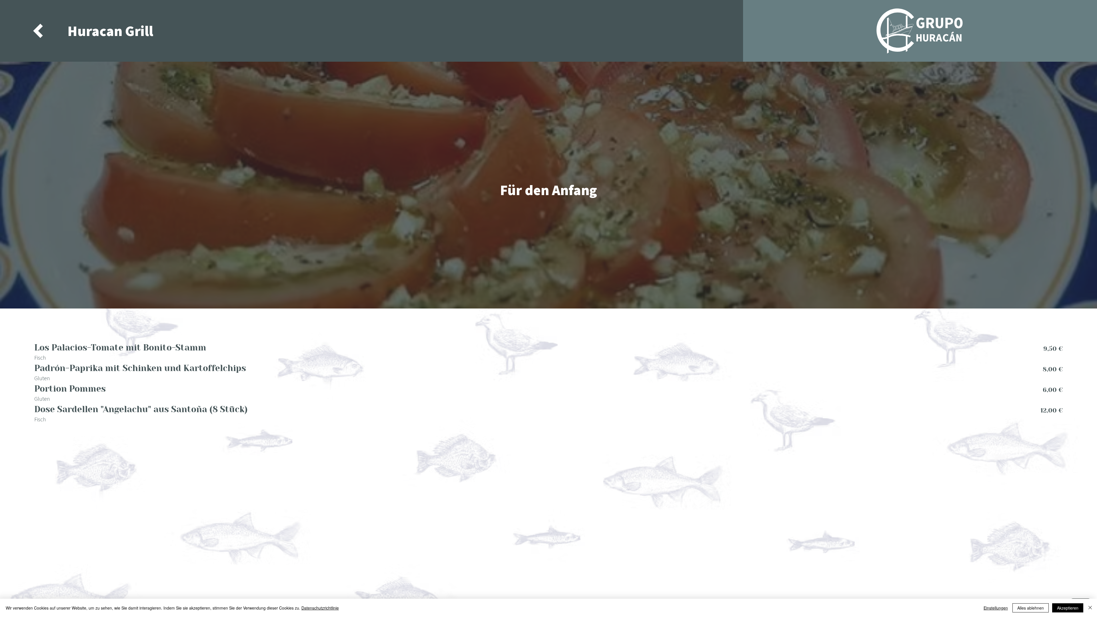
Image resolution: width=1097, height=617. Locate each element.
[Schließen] (1090, 607)
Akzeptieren (1067, 608)
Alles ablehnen (1030, 608)
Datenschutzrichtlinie (320, 608)
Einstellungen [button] (996, 608)
